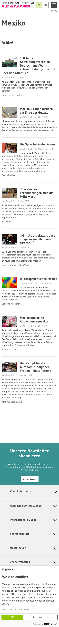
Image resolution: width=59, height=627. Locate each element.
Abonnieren (29, 479)
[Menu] (54, 5)
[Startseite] (18, 5)
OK (12, 617)
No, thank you (40, 617)
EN (45, 5)
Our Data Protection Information (16, 609)
